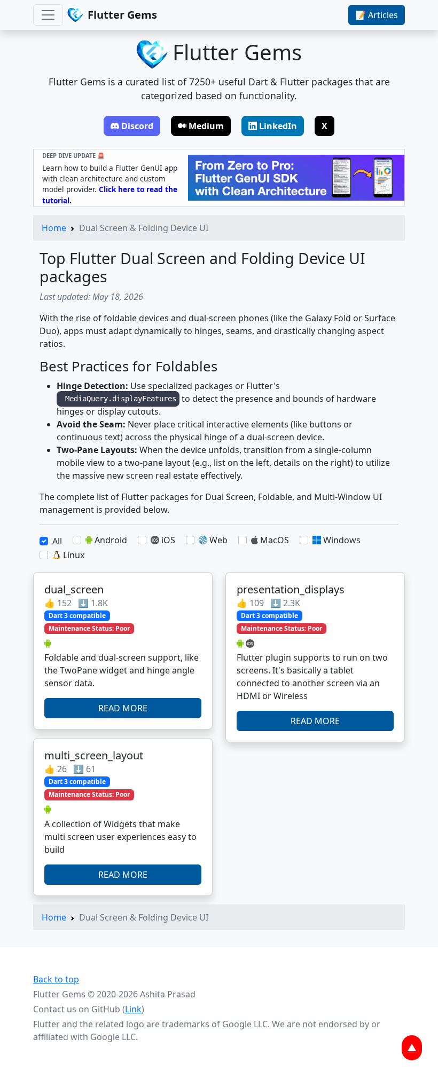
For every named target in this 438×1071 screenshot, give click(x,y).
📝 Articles (376, 15)
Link (133, 1009)
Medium (206, 126)
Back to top (56, 979)
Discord (137, 126)
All (57, 541)
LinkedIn (278, 126)
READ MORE (122, 708)
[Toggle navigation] (48, 15)
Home (54, 228)
